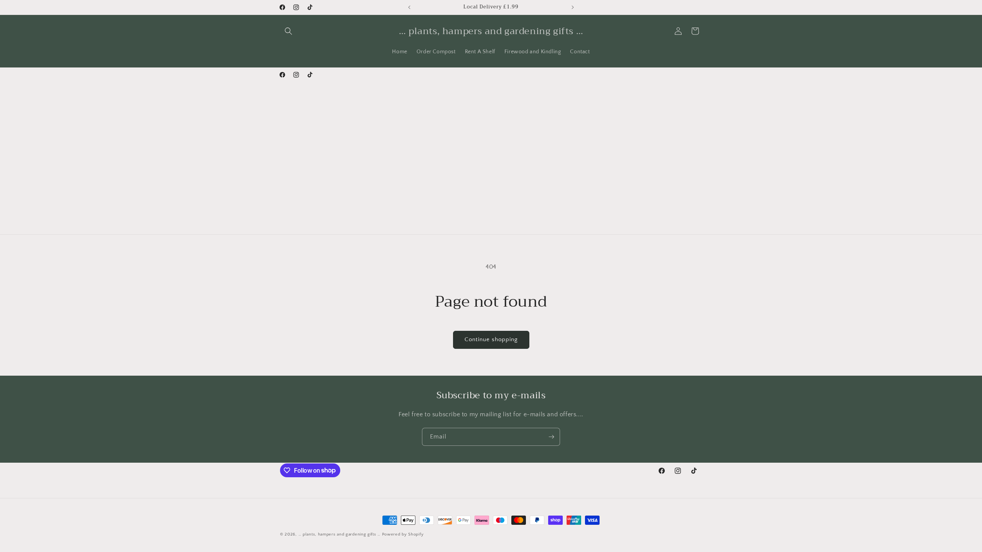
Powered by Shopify (403, 534)
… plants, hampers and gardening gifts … (339, 534)
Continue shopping (491, 339)
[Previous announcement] (409, 7)
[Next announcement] (572, 7)
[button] (288, 31)
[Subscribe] (551, 437)
